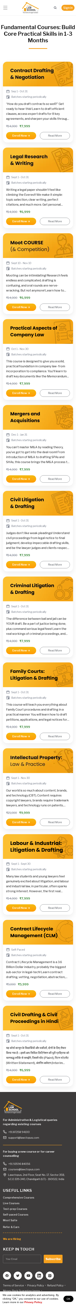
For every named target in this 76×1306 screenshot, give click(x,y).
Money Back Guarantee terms (21, 1290)
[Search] (55, 7)
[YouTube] (28, 1276)
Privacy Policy (33, 1302)
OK (68, 1298)
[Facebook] (7, 1276)
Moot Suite (10, 1220)
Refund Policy (55, 1285)
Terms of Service (13, 1285)
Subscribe (53, 1259)
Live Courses (11, 1203)
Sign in (68, 8)
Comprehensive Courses (18, 1197)
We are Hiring (12, 1238)
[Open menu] (5, 8)
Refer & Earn (11, 1227)
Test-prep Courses (15, 1208)
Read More (55, 135)
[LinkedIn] (39, 1276)
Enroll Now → (21, 135)
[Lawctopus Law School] (30, 7)
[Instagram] (50, 1276)
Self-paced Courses (15, 1214)
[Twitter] (18, 1276)
